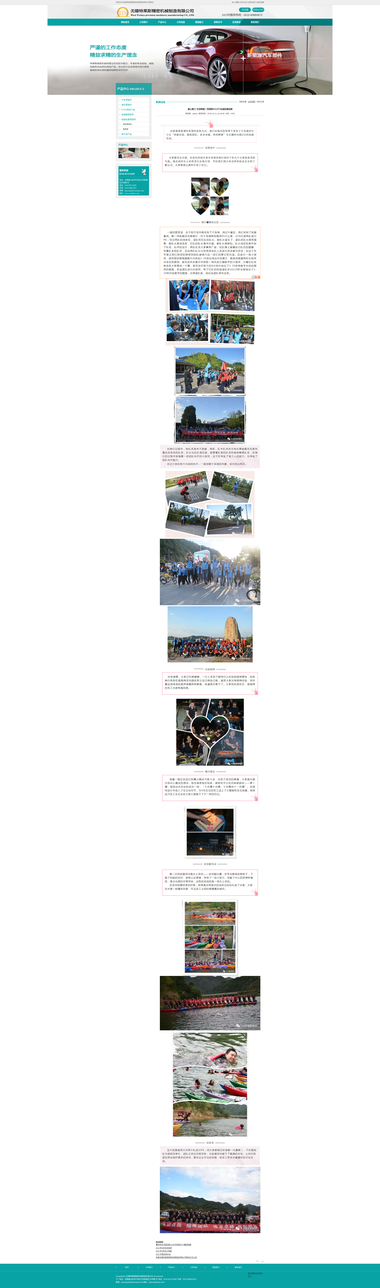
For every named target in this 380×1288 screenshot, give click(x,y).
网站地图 (260, 2)
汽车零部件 (126, 100)
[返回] (257, 1262)
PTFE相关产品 (128, 109)
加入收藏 (235, 2)
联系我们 (252, 2)
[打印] (262, 1262)
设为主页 (243, 2)
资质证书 (218, 22)
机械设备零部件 (128, 119)
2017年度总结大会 (163, 1254)
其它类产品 (126, 134)
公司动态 (181, 22)
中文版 (245, 9)
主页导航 (251, 102)
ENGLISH (258, 9)
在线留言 (236, 22)
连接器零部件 (127, 114)
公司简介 (144, 22)
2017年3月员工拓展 (164, 1251)
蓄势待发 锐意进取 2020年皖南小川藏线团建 (173, 1245)
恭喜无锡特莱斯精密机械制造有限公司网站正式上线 (176, 1257)
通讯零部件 (126, 105)
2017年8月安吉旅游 (164, 1248)
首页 (127, 1267)
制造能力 (199, 22)
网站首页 (125, 22)
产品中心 (162, 22)
